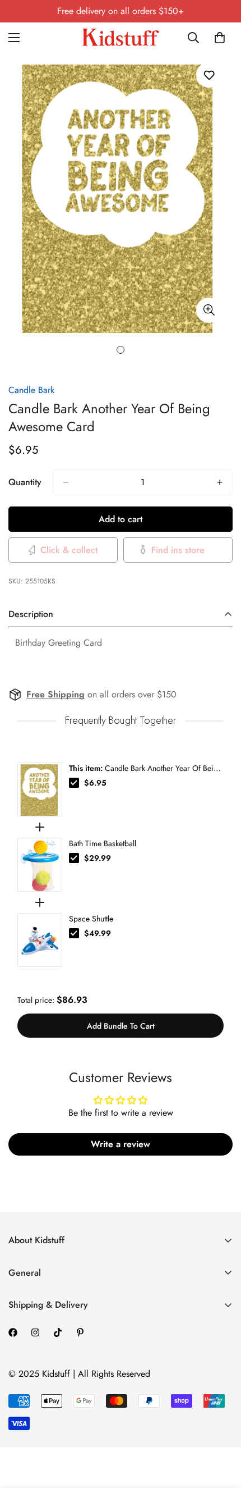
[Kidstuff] (120, 37)
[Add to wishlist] (208, 75)
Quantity (24, 482)
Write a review (120, 1144)
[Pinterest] (80, 1332)
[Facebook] (12, 1332)
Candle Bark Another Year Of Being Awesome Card (145, 768)
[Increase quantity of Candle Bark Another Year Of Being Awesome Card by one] (219, 482)
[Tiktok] (57, 1332)
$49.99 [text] (97, 933)
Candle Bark (31, 390)
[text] (120, 721)
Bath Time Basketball (102, 843)
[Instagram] (35, 1332)
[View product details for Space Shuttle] (39, 940)
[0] (220, 38)
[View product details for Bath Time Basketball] (39, 865)
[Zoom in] (208, 310)
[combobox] (194, 38)
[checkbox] (74, 783)
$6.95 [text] (95, 782)
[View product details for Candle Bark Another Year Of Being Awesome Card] (39, 789)
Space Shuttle (91, 918)
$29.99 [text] (97, 858)
